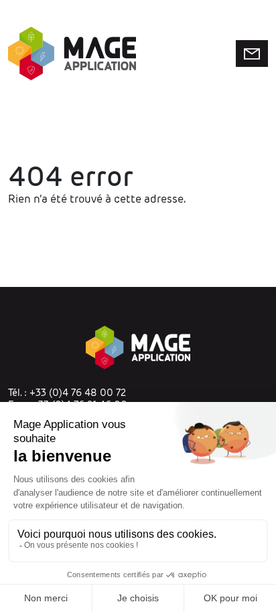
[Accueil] (72, 53)
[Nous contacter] (252, 53)
